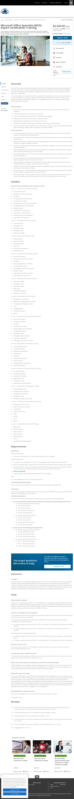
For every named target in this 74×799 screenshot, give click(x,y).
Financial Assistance (54, 786)
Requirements (5, 90)
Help (51, 787)
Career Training (31, 784)
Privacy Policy (48, 795)
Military (51, 784)
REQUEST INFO (67, 72)
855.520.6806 (4, 110)
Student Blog (62, 784)
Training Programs (9, 19)
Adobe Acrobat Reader (19, 471)
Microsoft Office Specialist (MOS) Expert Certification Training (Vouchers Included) (62, 761)
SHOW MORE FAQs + (16, 697)
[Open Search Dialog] (71, 2)
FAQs (2, 96)
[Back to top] (37, 782)
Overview (3, 83)
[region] (14, 786)
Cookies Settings (14, 793)
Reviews (3, 99)
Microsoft (16, 19)
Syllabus (3, 86)
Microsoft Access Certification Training (41, 759)
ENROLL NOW (62, 38)
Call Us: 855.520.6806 (67, 20)
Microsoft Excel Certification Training (20, 759)
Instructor (4, 93)
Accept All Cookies (14, 790)
